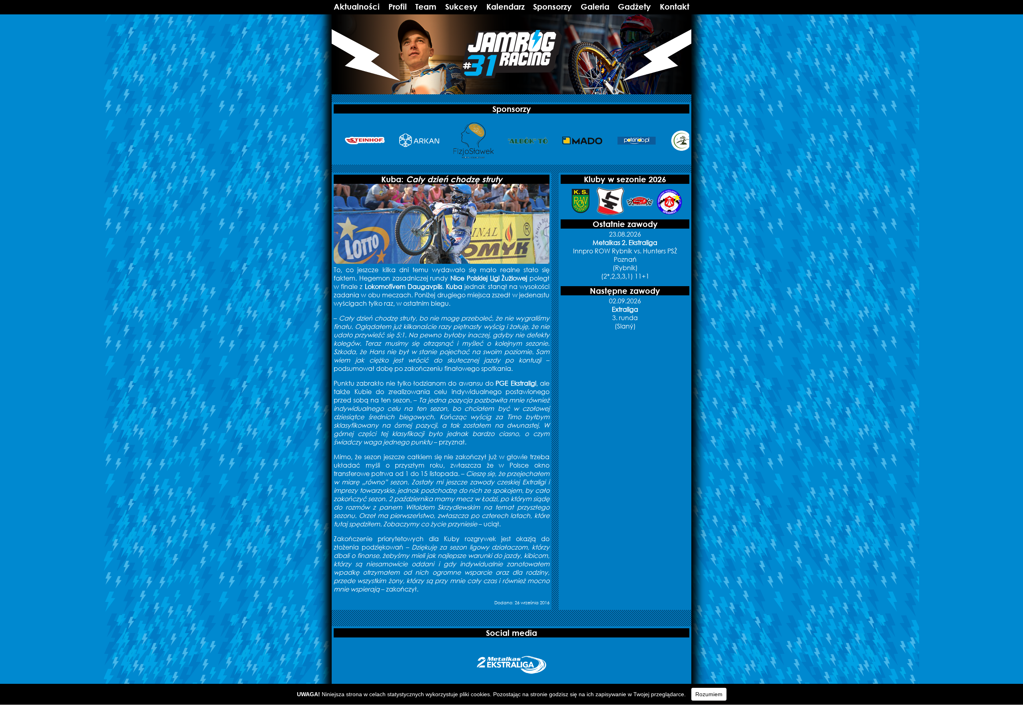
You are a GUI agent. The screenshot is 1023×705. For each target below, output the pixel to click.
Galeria (595, 6)
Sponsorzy (552, 6)
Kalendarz (505, 6)
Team (425, 6)
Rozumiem (708, 694)
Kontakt (674, 6)
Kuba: (441, 179)
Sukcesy (461, 6)
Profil (397, 6)
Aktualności (357, 6)
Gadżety (634, 6)
